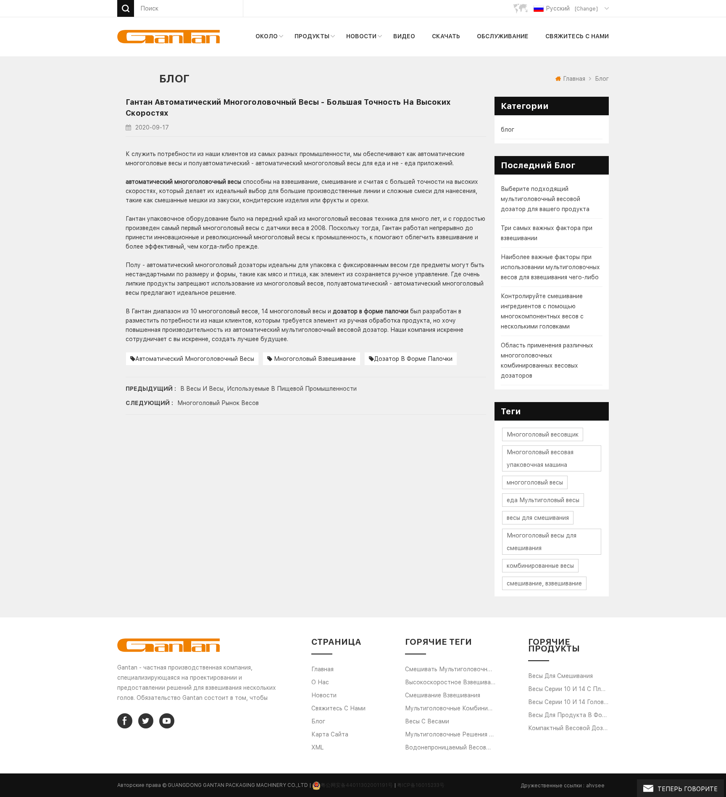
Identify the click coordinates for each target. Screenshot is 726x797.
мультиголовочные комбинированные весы (450, 708)
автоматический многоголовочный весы (194, 358)
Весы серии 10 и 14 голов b (568, 702)
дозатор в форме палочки (413, 358)
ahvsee (595, 786)
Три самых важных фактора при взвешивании (546, 233)
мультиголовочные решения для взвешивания (450, 734)
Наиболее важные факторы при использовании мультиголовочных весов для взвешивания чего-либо (550, 267)
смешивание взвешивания (442, 695)
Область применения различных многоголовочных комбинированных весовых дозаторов (547, 360)
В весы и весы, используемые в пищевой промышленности (268, 388)
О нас (320, 682)
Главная (574, 78)
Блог (318, 721)
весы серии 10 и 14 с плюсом (568, 689)
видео (404, 36)
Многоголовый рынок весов (218, 403)
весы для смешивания (538, 517)
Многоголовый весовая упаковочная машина (540, 458)
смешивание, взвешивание (544, 583)
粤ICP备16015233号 (421, 785)
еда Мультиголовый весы (543, 500)
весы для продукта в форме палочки (568, 715)
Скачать (446, 36)
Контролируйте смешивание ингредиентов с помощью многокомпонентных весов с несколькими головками (542, 311)
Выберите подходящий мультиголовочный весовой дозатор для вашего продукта (545, 198)
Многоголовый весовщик (543, 434)
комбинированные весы (540, 565)
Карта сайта (329, 734)
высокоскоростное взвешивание (450, 682)
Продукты (312, 36)
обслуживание (503, 36)
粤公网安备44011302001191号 (357, 785)
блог (507, 129)
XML (317, 747)
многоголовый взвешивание (314, 358)
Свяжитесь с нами (577, 36)
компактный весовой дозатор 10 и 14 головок (568, 728)
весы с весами (427, 721)
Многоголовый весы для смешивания (541, 541)
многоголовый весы (535, 482)
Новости (361, 36)
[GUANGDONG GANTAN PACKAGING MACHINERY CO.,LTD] (168, 36)
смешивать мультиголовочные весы (450, 669)
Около (266, 36)
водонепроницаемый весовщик (450, 747)
